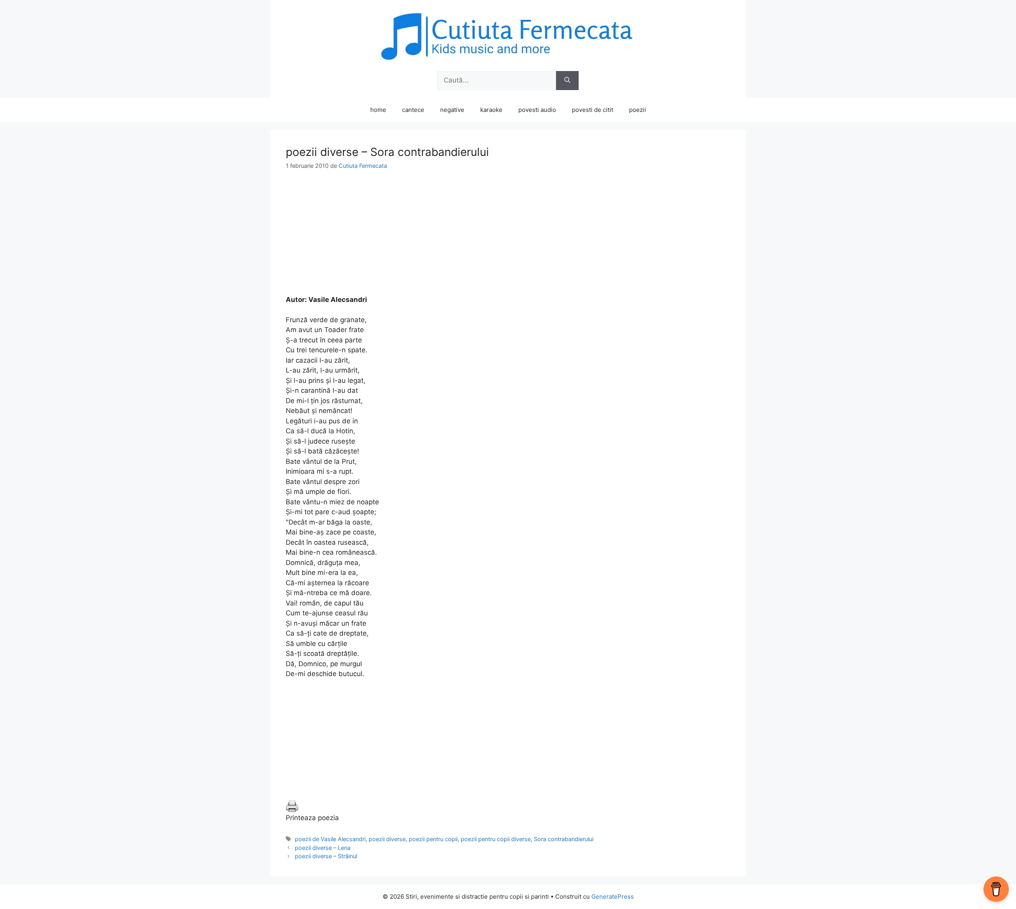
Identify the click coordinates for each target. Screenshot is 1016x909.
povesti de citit (592, 109)
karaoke (491, 109)
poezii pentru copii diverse (496, 839)
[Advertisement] (508, 239)
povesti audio (537, 109)
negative (452, 109)
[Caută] (567, 80)
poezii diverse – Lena (322, 847)
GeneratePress (612, 896)
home (378, 109)
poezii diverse (387, 839)
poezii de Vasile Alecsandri (330, 839)
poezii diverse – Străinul (326, 856)
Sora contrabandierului (563, 839)
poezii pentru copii (433, 839)
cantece (413, 109)
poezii (637, 109)
